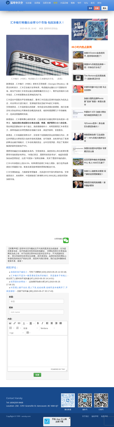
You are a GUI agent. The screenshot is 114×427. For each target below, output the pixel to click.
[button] (10, 323)
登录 (90, 8)
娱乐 (93, 3)
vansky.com (26, 416)
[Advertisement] (37, 212)
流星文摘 (47, 3)
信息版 (29, 3)
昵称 (11, 307)
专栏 (79, 3)
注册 (96, 8)
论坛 (86, 3)
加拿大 (58, 123)
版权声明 (95, 416)
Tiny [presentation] (63, 369)
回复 (37, 375)
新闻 (55, 3)
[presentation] (10, 323)
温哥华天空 (16, 2)
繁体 (104, 8)
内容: (10, 319)
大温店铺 (64, 3)
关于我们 (85, 416)
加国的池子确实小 (19, 272)
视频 (73, 3)
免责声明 (104, 416)
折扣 (99, 3)
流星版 (37, 3)
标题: (11, 297)
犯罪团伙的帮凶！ (19, 282)
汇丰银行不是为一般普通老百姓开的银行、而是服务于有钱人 (39, 275)
